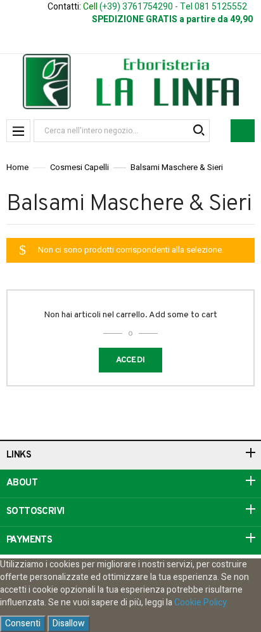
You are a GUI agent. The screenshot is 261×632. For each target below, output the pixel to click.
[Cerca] (198, 130)
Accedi (131, 360)
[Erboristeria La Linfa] (131, 81)
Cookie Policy (200, 602)
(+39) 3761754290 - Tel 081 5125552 (173, 6)
